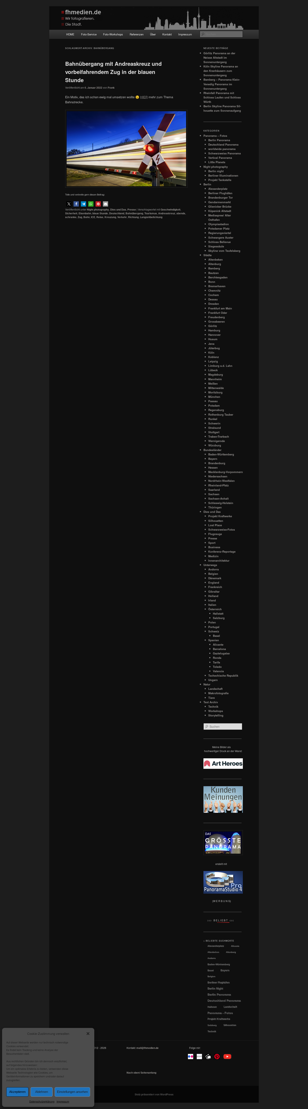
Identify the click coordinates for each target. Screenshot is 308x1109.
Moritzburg (215, 392)
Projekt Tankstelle (219, 180)
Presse (131, 209)
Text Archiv (210, 702)
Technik (213, 706)
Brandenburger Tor (220, 197)
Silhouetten (215, 521)
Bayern (212, 459)
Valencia (218, 671)
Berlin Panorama (219, 140)
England (213, 582)
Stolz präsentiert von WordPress (154, 1094)
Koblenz (213, 357)
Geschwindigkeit (170, 209)
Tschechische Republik (223, 675)
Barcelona (219, 649)
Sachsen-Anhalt (218, 498)
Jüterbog (214, 348)
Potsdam (214, 405)
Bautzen (213, 273)
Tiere (211, 698)
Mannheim (215, 379)
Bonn (211, 282)
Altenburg (214, 264)
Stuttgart (213, 432)
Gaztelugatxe (221, 653)
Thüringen (215, 507)
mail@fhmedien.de (147, 1048)
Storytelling (215, 715)
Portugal (213, 627)
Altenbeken (215, 259)
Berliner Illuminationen (223, 175)
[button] (88, 1033)
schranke (70, 217)
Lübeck (213, 370)
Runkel (212, 419)
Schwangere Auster (220, 237)
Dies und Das (118, 209)
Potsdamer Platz (219, 228)
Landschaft (215, 689)
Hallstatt (218, 613)
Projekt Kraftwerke (220, 516)
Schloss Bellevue (219, 242)
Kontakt (167, 34)
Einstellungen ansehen (72, 1091)
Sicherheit (71, 213)
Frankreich (215, 587)
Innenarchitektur (218, 560)
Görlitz (212, 326)
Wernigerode (216, 441)
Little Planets (216, 162)
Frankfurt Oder (217, 313)
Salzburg (219, 618)
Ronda (217, 658)
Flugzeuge (215, 534)
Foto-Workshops (113, 34)
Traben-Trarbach (218, 436)
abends (180, 213)
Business (214, 547)
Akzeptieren (17, 1091)
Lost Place (215, 525)
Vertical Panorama (220, 158)
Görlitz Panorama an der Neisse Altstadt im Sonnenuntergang (219, 57)
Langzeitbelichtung (151, 217)
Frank (111, 87)
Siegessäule (216, 246)
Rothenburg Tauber (220, 414)
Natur (206, 684)
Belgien (213, 574)
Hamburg (214, 330)
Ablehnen (41, 1091)
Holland (213, 596)
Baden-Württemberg (221, 454)
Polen (212, 622)
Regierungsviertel (219, 233)
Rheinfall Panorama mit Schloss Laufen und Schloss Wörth (222, 97)
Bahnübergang (134, 213)
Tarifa (216, 662)
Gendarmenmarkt (219, 202)
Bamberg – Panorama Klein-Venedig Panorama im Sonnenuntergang (221, 84)
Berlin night (216, 171)
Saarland (214, 490)
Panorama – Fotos (215, 136)
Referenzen (137, 34)
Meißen (213, 383)
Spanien (213, 640)
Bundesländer (212, 450)
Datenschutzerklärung (41, 1101)
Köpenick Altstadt (219, 211)
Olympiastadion (218, 224)
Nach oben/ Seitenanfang (141, 1072)
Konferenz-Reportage (222, 551)
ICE (93, 217)
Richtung (133, 217)
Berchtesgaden (218, 277)
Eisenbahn (85, 213)
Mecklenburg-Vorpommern (225, 472)
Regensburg (216, 410)
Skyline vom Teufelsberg (224, 251)
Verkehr (122, 217)
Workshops (215, 711)
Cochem (213, 295)
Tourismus (150, 213)
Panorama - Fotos (220, 1013)
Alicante (218, 644)
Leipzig (213, 361)
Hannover (214, 335)
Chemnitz (214, 290)
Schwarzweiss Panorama (224, 153)
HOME (70, 34)
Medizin (213, 556)
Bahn (86, 217)
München (214, 397)
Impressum (63, 1101)
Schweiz (213, 631)
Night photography (98, 209)
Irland (212, 600)
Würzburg (214, 445)
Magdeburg (215, 374)
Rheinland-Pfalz (218, 485)
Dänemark (214, 578)
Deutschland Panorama (223, 144)
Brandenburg (216, 463)
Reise (99, 217)
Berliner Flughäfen (220, 193)
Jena (211, 344)
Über (153, 34)
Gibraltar (214, 591)
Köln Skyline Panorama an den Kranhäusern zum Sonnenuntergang (220, 70)
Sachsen (213, 494)
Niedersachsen (217, 476)
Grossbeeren (216, 321)
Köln (211, 352)
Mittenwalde (216, 388)
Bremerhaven (216, 286)
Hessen (213, 467)
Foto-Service (89, 34)
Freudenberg (216, 317)
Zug (80, 217)
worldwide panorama (222, 149)
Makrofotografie (218, 693)
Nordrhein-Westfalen (221, 481)
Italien (212, 605)
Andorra (213, 569)
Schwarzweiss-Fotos (221, 529)
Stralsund (214, 428)
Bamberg (214, 268)
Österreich (215, 609)
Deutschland (116, 213)
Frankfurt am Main (220, 308)
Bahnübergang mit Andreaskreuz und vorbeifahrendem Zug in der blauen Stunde (113, 72)
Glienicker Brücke (219, 206)
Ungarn (213, 680)
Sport (211, 543)
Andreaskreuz (166, 213)
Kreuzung (110, 217)
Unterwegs (210, 565)
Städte (207, 255)
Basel (216, 636)
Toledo (217, 667)
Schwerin (214, 423)
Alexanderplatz (218, 189)
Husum (212, 339)
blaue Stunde (100, 213)
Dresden (213, 304)
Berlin (207, 184)
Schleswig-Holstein (220, 503)
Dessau (213, 299)
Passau (213, 401)
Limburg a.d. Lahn (220, 366)
